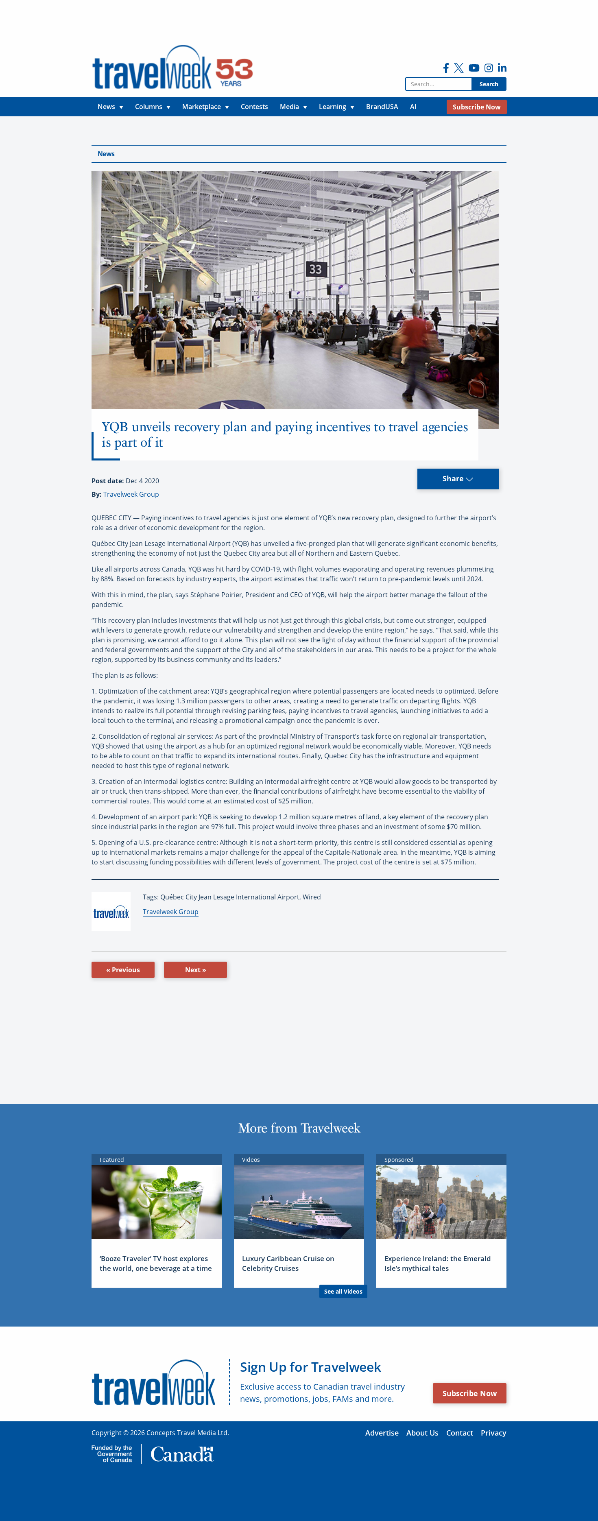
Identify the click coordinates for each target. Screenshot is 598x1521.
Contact (459, 1433)
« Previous (123, 969)
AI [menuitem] (413, 106)
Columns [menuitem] (148, 106)
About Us (422, 1433)
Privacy (493, 1433)
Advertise (382, 1433)
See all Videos (343, 1291)
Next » (195, 969)
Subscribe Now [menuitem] (477, 107)
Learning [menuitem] (332, 106)
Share (454, 478)
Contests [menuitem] (254, 106)
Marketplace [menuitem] (201, 106)
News (106, 153)
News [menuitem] (106, 106)
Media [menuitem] (289, 106)
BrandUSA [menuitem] (382, 106)
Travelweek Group (131, 494)
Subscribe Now (470, 1393)
